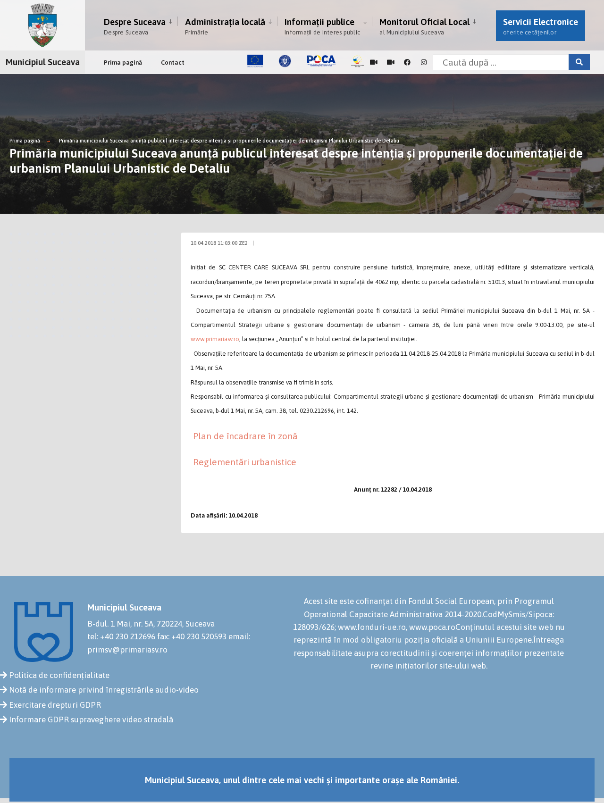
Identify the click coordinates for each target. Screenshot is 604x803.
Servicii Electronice (540, 26)
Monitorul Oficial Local (424, 26)
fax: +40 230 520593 (191, 636)
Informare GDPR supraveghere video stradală (91, 719)
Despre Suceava (135, 26)
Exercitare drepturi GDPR (55, 705)
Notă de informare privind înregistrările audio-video (104, 689)
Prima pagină (123, 62)
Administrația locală (225, 26)
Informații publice (322, 26)
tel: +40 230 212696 (121, 636)
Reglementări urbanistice (244, 462)
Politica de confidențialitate (59, 675)
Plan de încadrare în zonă (245, 436)
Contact (173, 62)
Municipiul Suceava (43, 62)
